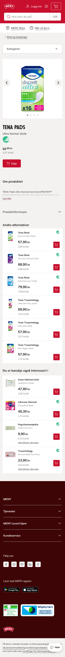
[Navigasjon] (46, 6)
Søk (55, 16)
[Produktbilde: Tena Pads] (27, 115)
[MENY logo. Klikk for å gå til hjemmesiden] (9, 6)
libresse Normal (27, 402)
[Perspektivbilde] (37, 115)
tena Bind (23, 232)
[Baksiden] (34, 115)
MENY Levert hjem (14, 523)
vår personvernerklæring (14, 647)
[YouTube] (22, 564)
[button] (32, 49)
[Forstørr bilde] (32, 88)
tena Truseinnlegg (28, 300)
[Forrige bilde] (6, 82)
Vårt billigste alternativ (28, 442)
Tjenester (9, 511)
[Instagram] (14, 564)
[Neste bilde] (58, 82)
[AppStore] (30, 589)
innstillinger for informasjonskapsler (38, 651)
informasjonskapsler (37, 647)
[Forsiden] (31, 115)
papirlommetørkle (28, 424)
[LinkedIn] (30, 564)
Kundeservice (11, 535)
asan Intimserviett (28, 379)
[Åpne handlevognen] (56, 6)
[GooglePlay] (11, 589)
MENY (7, 499)
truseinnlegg (25, 450)
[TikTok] (38, 564)
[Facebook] (6, 564)
